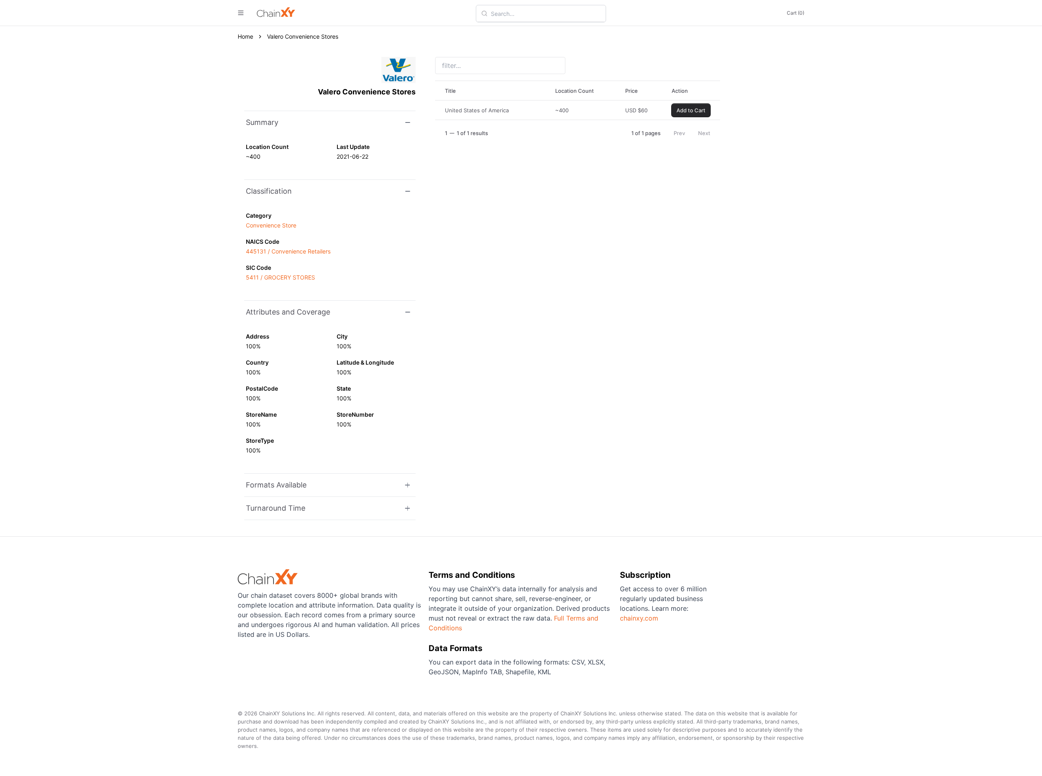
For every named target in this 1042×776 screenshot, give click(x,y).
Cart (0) (795, 13)
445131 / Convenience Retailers (288, 251)
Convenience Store (271, 225)
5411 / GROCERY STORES (280, 277)
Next (704, 133)
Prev (679, 133)
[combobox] (546, 13)
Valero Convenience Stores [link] (302, 36)
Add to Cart (690, 110)
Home (245, 36)
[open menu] (241, 13)
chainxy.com (639, 618)
